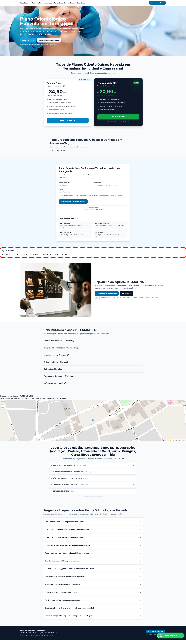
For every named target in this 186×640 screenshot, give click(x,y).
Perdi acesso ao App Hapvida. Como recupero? (63, 600)
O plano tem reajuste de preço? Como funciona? (64, 537)
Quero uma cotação (157, 3)
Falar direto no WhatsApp (94, 210)
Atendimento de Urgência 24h (57, 355)
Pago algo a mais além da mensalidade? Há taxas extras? (67, 553)
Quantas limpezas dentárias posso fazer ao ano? (64, 561)
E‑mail (61, 189)
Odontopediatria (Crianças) (56, 362)
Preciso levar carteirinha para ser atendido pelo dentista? (68, 545)
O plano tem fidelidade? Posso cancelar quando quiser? (67, 529)
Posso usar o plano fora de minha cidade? (61, 592)
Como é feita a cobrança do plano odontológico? (64, 522)
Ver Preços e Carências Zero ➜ (73, 202)
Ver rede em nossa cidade (49, 40)
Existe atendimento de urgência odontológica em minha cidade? (70, 608)
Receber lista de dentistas (106, 293)
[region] (93, 420)
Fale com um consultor (155, 631)
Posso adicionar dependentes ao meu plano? (63, 584)
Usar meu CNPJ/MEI (118, 117)
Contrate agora (28, 40)
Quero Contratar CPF (67, 120)
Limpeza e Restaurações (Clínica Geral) (61, 348)
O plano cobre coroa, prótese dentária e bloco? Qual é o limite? (70, 569)
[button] (2, 403)
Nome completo (64, 182)
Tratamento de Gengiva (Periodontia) (60, 376)
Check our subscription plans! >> (54, 254)
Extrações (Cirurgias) (53, 369)
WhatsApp (97, 182)
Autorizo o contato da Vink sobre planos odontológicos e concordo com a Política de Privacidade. (93, 195)
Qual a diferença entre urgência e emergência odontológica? (69, 616)
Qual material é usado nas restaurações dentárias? (65, 577)
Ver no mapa (126, 293)
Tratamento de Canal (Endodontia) (59, 341)
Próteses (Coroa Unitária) (55, 383)
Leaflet (173, 440)
